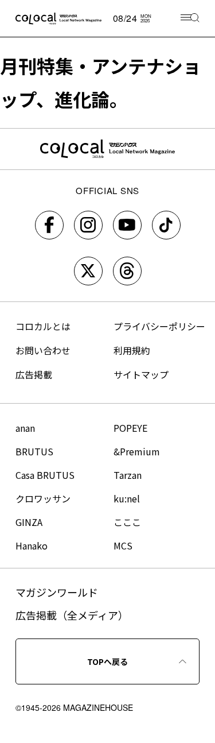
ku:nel (127, 498)
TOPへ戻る (107, 661)
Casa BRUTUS (45, 475)
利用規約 (132, 350)
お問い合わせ (43, 350)
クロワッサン (43, 498)
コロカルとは (43, 326)
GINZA (28, 522)
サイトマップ (141, 374)
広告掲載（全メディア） (71, 614)
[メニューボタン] (190, 18)
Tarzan (128, 475)
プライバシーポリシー (159, 326)
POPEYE (130, 428)
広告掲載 (33, 374)
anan (25, 428)
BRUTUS (34, 451)
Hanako (31, 545)
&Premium (137, 451)
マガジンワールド (56, 592)
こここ (127, 522)
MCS (123, 545)
